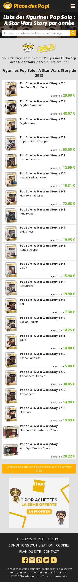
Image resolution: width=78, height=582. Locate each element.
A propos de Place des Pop (39, 539)
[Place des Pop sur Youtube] (54, 560)
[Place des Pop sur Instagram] (32, 560)
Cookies (63, 545)
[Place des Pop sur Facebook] (25, 560)
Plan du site (30, 551)
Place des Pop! (26, 6)
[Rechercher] (73, 33)
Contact (51, 551)
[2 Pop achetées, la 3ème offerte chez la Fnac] (39, 503)
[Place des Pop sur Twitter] (46, 560)
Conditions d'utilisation (31, 545)
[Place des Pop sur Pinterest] (39, 560)
